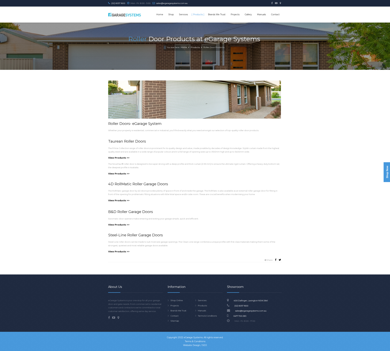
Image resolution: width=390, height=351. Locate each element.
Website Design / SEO (195, 345)
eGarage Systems (193, 337)
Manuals (202, 310)
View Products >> (118, 157)
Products (195, 47)
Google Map (280, 3)
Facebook (272, 3)
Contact (174, 316)
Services (202, 300)
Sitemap (174, 321)
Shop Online (176, 300)
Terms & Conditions (207, 316)
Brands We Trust (178, 310)
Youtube (276, 3)
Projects (174, 305)
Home (184, 47)
